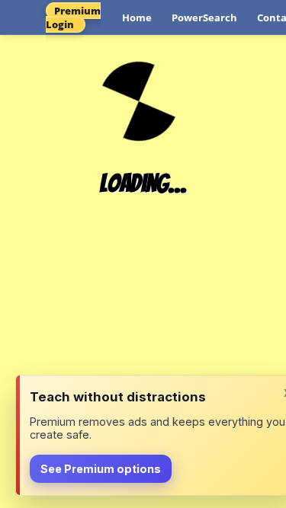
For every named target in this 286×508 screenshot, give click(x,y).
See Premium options (100, 468)
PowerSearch (204, 17)
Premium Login (73, 17)
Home (137, 17)
